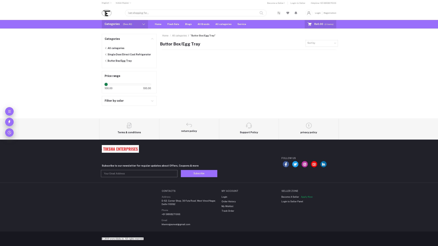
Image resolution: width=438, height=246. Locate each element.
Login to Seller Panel (292, 201)
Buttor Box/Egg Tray (119, 60)
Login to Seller (298, 3)
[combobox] (321, 43)
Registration (330, 13)
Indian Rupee (122, 3)
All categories (223, 24)
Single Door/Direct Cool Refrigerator (129, 54)
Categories (112, 38)
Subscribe (199, 173)
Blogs (188, 24)
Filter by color (114, 100)
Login (318, 13)
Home (158, 24)
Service (241, 24)
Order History (229, 201)
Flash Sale (173, 24)
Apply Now (307, 197)
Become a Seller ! (276, 3)
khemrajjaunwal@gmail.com (176, 224)
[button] (296, 13)
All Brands (203, 24)
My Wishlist (227, 206)
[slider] (106, 84)
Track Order (228, 211)
